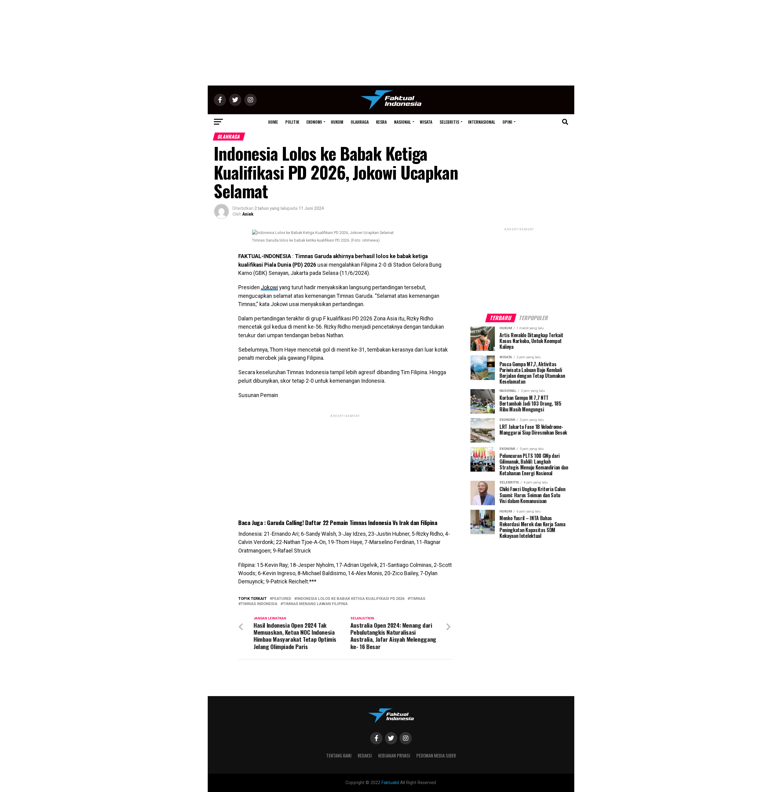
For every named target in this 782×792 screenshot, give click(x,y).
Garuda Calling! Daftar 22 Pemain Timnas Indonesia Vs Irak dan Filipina (351, 522)
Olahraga (360, 122)
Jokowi (269, 287)
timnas (417, 599)
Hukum (337, 122)
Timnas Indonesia (259, 604)
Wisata (426, 122)
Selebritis (449, 122)
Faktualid (390, 782)
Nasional (402, 122)
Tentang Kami (339, 755)
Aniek (248, 214)
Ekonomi (314, 122)
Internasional (481, 122)
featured (281, 599)
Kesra (381, 122)
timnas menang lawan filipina (315, 604)
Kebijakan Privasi (394, 755)
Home (273, 122)
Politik (292, 122)
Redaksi (365, 755)
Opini (507, 122)
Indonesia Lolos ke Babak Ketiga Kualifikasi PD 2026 (350, 599)
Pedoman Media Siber (436, 755)
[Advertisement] (391, 43)
